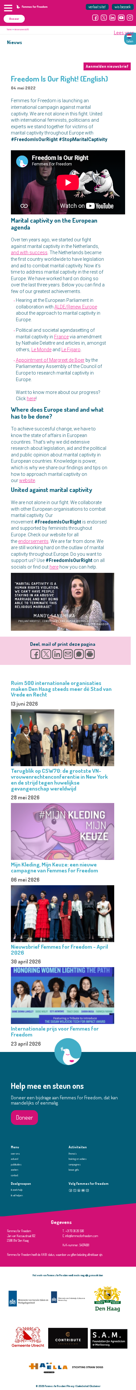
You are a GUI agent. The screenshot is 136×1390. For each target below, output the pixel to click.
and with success (29, 252)
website (27, 480)
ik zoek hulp (16, 1189)
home (9, 29)
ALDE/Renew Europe (75, 306)
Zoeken (14, 1169)
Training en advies (77, 1158)
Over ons (15, 1153)
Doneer (14, 18)
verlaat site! (97, 6)
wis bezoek (123, 6)
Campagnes (75, 1164)
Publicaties (16, 1164)
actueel (14, 1158)
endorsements (33, 541)
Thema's (73, 1153)
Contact (14, 1175)
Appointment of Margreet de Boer (50, 360)
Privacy (71, 1386)
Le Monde (41, 349)
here (31, 398)
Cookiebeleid (82, 1386)
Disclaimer (95, 1386)
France (61, 336)
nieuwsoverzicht (21, 29)
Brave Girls (74, 1169)
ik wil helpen (17, 1195)
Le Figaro (71, 349)
